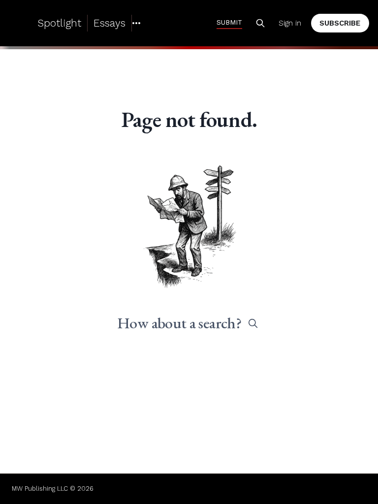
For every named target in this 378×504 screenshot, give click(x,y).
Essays (110, 23)
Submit (229, 22)
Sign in (290, 23)
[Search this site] (260, 23)
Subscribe (339, 23)
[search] (253, 323)
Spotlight (59, 23)
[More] (136, 23)
